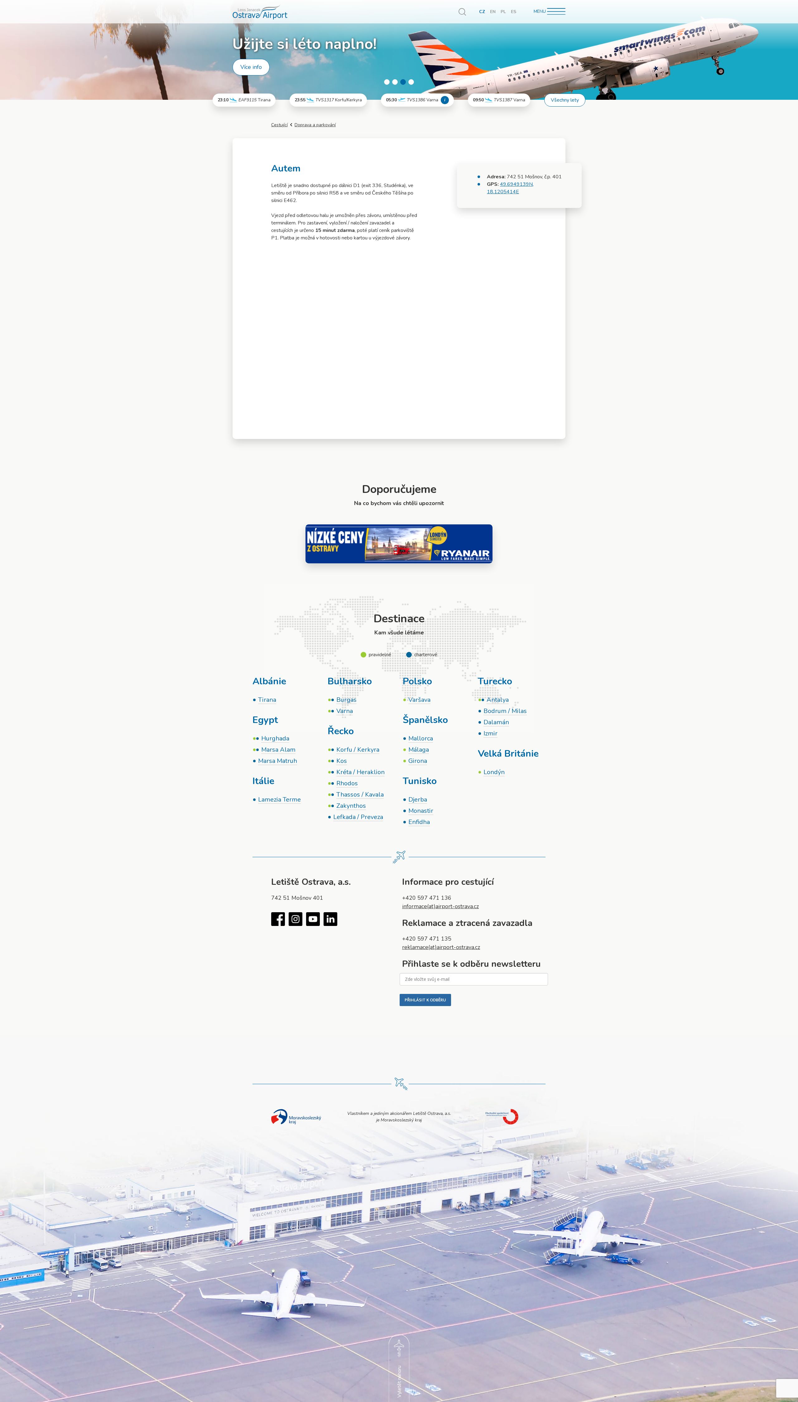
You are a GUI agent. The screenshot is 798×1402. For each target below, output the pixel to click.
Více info (251, 67)
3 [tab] (403, 82)
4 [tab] (411, 82)
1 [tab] (387, 82)
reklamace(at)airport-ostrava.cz (441, 947)
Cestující (279, 125)
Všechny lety (565, 100)
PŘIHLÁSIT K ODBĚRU (425, 1000)
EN (493, 12)
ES (513, 12)
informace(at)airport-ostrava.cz (440, 906)
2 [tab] (395, 82)
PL (503, 12)
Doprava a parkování (315, 125)
